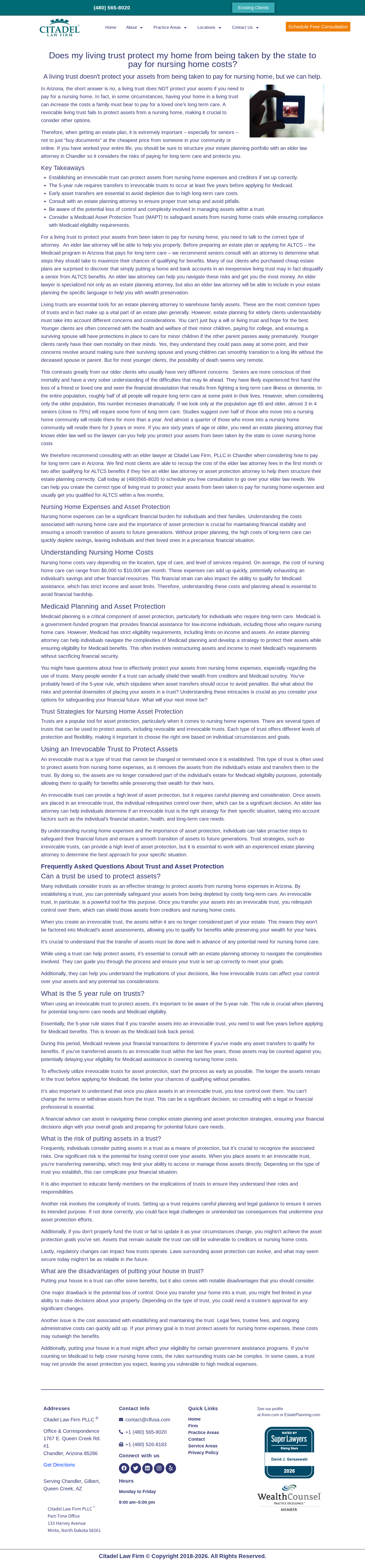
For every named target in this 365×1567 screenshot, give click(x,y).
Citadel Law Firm (121, 1556)
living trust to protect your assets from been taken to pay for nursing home (136, 237)
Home (110, 27)
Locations (206, 27)
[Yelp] (171, 1468)
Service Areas (203, 1445)
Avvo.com (270, 1415)
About (131, 27)
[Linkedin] (147, 1468)
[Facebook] (124, 1468)
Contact (196, 1439)
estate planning (233, 148)
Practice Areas (167, 27)
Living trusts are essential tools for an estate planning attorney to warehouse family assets (140, 304)
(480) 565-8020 (112, 7)
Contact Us (242, 27)
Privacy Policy (203, 1452)
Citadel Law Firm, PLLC (200, 455)
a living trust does (136, 88)
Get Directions (59, 1464)
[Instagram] (159, 1468)
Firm (193, 1425)
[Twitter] (136, 1468)
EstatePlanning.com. (302, 1415)
